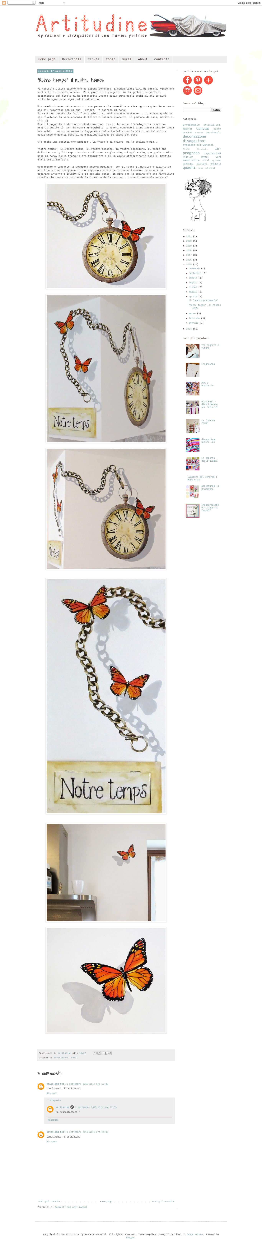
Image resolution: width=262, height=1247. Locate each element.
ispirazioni (212, 153)
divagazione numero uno (208, 440)
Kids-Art (188, 157)
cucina (199, 133)
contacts (162, 59)
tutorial (209, 168)
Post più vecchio (163, 1201)
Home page (47, 59)
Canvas (93, 59)
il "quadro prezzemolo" (203, 300)
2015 (189, 264)
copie (217, 129)
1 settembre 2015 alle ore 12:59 (96, 1107)
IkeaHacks (202, 149)
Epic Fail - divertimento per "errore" (209, 404)
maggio (193, 292)
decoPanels (213, 132)
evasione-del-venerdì (198, 144)
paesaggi (188, 164)
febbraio (195, 318)
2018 (189, 250)
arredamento (191, 124)
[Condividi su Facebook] (106, 1053)
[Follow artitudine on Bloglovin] (198, 221)
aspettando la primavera (210, 487)
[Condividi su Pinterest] (110, 1053)
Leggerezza (208, 364)
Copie (110, 59)
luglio (193, 282)
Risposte (55, 1100)
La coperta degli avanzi (209, 459)
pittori (202, 163)
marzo (193, 313)
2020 (189, 241)
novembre (195, 268)
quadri (189, 168)
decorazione (61, 1058)
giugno (193, 287)
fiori (186, 149)
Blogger (130, 1237)
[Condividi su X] (102, 1053)
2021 (189, 236)
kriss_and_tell (56, 1084)
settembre (195, 273)
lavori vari (211, 157)
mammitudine (191, 160)
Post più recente (49, 1201)
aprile (193, 296)
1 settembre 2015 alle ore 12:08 (87, 1084)
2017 (189, 255)
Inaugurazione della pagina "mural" (210, 508)
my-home (216, 160)
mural (127, 59)
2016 (189, 260)
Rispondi (52, 1093)
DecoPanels (71, 59)
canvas (202, 129)
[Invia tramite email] (95, 1053)
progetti (215, 164)
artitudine (62, 1107)
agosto (193, 278)
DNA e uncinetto (207, 384)
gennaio (194, 323)
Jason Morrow (195, 1234)
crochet (187, 133)
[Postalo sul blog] (99, 1053)
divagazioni (194, 141)
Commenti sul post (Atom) (71, 1207)
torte (200, 168)
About (143, 59)
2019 (189, 246)
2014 (189, 329)
